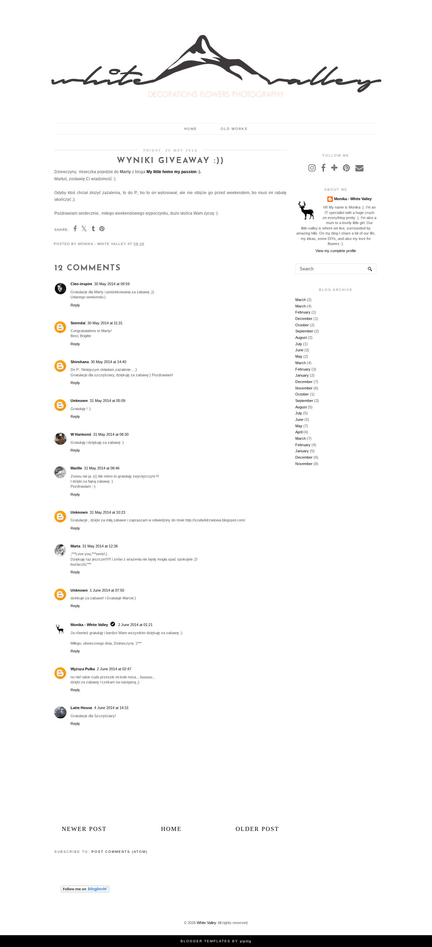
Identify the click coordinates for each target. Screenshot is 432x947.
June (299, 350)
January (302, 375)
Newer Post (84, 829)
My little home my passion (171, 171)
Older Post (257, 829)
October (302, 325)
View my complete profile (336, 251)
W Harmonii (81, 434)
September (304, 331)
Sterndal (78, 323)
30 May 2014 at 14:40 (108, 362)
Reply (75, 305)
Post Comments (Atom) (119, 852)
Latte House (81, 708)
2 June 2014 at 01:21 (135, 625)
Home (190, 129)
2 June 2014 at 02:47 (114, 669)
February (302, 312)
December (304, 319)
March (300, 300)
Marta (75, 546)
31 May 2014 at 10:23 (107, 512)
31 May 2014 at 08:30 (111, 434)
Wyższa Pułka (83, 669)
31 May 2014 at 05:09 (107, 401)
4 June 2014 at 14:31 (111, 708)
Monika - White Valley (89, 625)
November (304, 388)
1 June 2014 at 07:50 (107, 590)
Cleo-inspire (81, 284)
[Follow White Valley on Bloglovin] (85, 891)
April (298, 432)
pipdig (245, 941)
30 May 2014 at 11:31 (105, 323)
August (301, 337)
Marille (76, 468)
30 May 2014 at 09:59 (112, 284)
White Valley (206, 923)
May (298, 356)
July (298, 344)
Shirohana (80, 362)
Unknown (79, 401)
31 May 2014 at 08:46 (101, 468)
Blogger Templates (206, 941)
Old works (234, 129)
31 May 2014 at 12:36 (100, 546)
